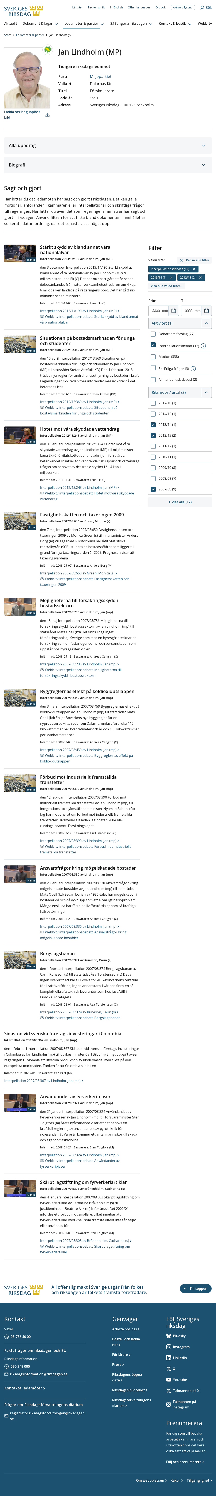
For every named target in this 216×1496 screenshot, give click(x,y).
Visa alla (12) (192, 502)
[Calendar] (174, 311)
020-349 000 (20, 1366)
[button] (40, 24)
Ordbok (160, 7)
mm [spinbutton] (165, 310)
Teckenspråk (96, 7)
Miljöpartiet (101, 76)
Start (7, 35)
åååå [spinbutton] (156, 310)
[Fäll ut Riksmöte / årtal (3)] (206, 392)
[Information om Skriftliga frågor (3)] (193, 368)
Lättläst (77, 7)
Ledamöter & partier (30, 35)
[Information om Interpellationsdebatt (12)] (203, 345)
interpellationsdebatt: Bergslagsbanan (82, 1017)
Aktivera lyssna (183, 7)
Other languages (139, 7)
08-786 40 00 (21, 1336)
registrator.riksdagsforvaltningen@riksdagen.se (47, 1416)
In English (116, 7)
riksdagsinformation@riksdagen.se (39, 1374)
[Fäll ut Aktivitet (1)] (206, 323)
